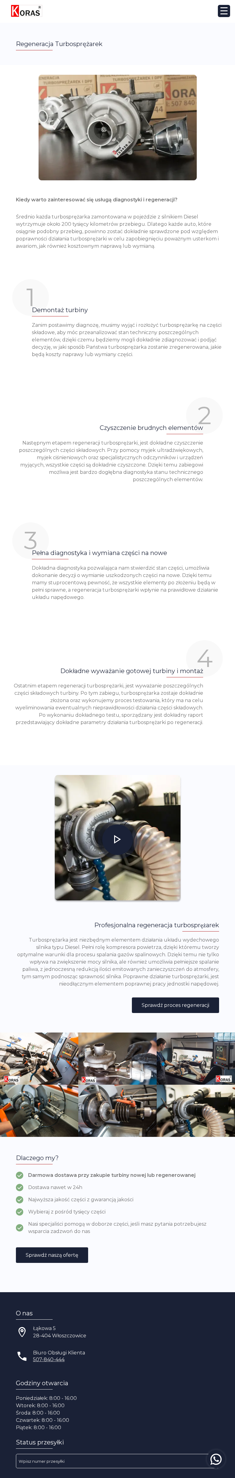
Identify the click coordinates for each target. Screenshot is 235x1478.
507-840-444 (49, 1359)
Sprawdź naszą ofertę (52, 1255)
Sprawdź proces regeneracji (175, 1005)
